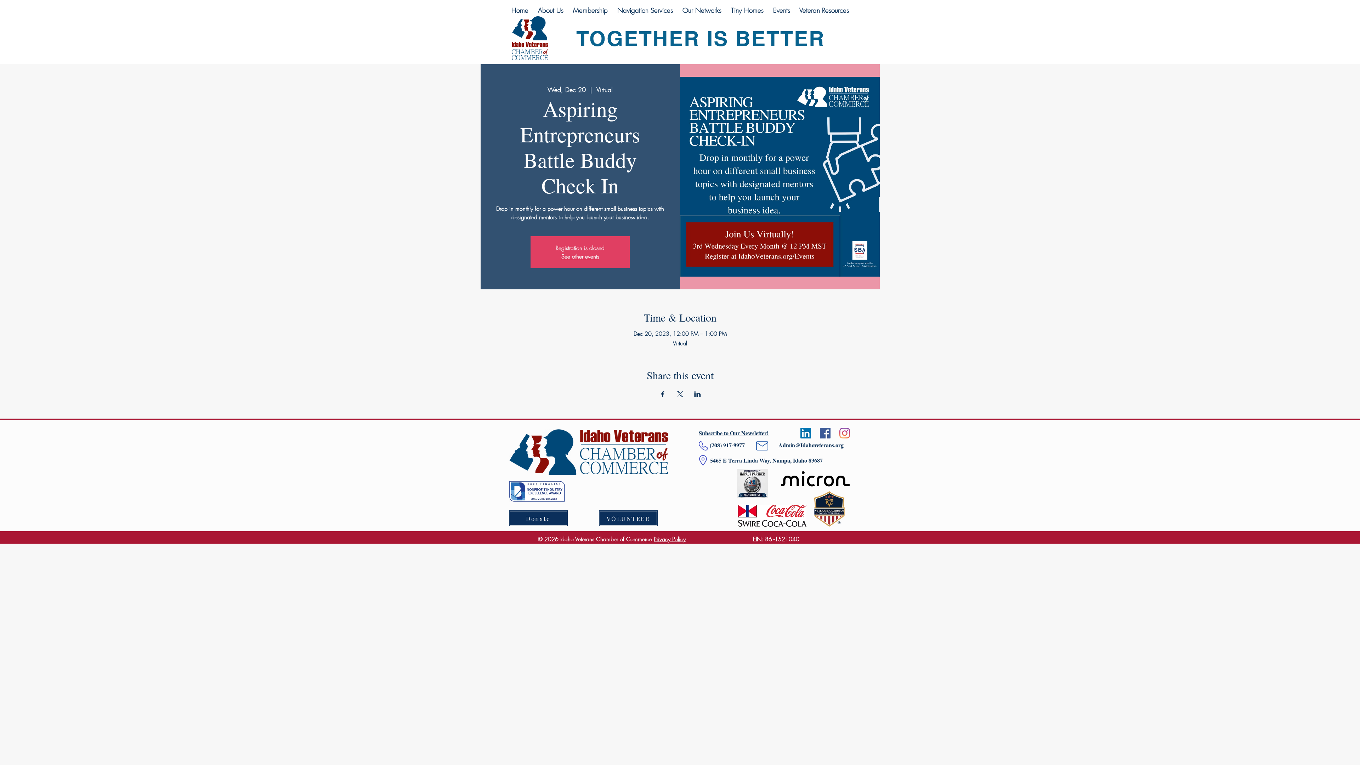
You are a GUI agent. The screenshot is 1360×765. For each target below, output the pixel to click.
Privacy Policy (670, 539)
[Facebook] (825, 433)
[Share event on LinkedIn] (697, 394)
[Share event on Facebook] (662, 394)
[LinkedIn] (805, 433)
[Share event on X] (680, 394)
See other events (580, 256)
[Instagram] (844, 433)
